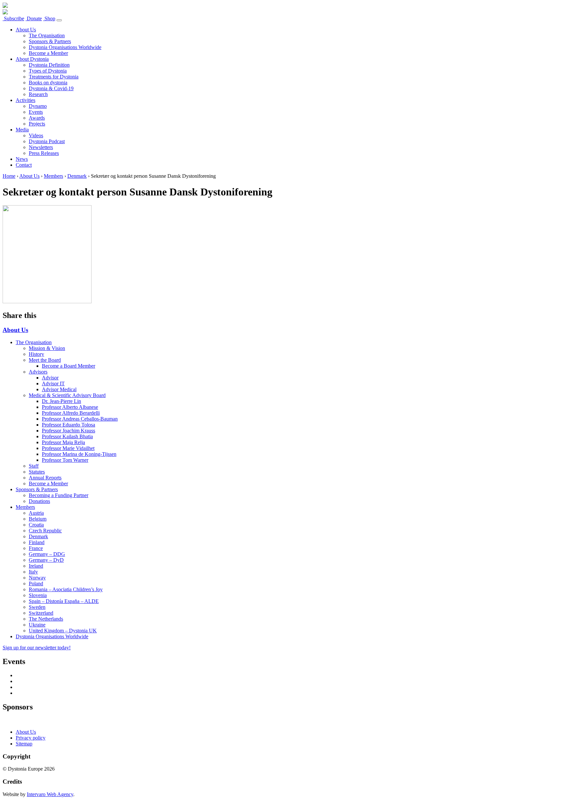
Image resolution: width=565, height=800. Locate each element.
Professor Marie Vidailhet (68, 448)
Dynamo (38, 106)
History (36, 354)
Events (36, 112)
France (36, 548)
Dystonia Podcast (47, 141)
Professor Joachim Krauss (68, 430)
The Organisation (47, 35)
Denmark (77, 176)
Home (9, 176)
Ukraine (37, 624)
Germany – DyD (46, 560)
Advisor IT (53, 383)
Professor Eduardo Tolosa (68, 424)
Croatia (36, 524)
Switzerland (41, 613)
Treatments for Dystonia (53, 76)
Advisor (50, 377)
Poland (36, 583)
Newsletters (41, 147)
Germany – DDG (47, 554)
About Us (26, 29)
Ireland (36, 566)
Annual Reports (45, 477)
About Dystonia (32, 59)
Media (22, 129)
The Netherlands (46, 619)
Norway (37, 577)
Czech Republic (45, 530)
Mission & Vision (47, 348)
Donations (39, 501)
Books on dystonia (48, 82)
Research (38, 94)
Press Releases (44, 153)
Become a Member (48, 53)
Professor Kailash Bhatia (67, 436)
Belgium (37, 519)
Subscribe (13, 18)
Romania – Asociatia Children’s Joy (66, 589)
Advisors (38, 372)
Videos (36, 135)
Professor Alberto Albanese (70, 407)
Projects (37, 123)
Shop (49, 18)
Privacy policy (30, 738)
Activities (25, 100)
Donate (34, 18)
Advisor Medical (59, 389)
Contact (24, 165)
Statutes (37, 472)
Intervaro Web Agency (50, 794)
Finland (36, 542)
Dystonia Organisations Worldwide (65, 47)
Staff (34, 466)
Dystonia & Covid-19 (51, 88)
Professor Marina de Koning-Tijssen (79, 454)
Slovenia (38, 595)
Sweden (37, 607)
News (22, 159)
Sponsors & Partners (50, 41)
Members (53, 176)
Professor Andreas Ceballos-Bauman (80, 419)
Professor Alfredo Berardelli (71, 413)
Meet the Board (45, 360)
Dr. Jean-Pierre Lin (61, 401)
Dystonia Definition (49, 65)
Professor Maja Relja (63, 442)
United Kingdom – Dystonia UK (63, 630)
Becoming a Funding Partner (58, 495)
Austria (36, 513)
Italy (33, 572)
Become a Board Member (68, 366)
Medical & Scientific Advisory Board (67, 395)
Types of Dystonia (48, 71)
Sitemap (24, 743)
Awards (37, 118)
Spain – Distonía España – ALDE (64, 601)
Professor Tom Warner (65, 460)
